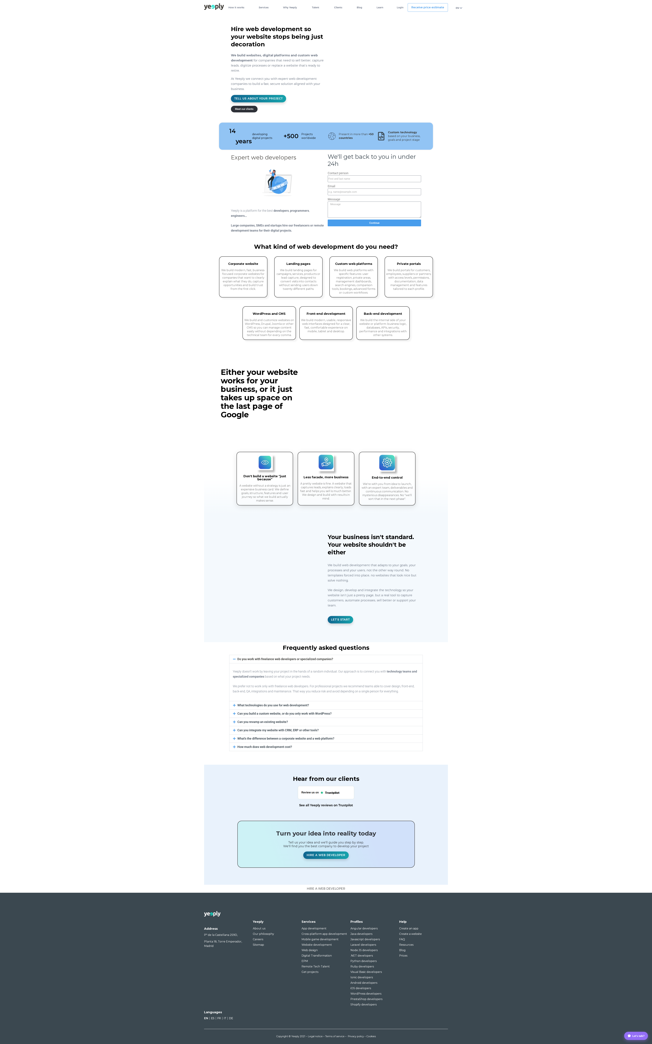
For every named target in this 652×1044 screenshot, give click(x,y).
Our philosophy (263, 934)
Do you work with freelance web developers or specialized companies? (285, 659)
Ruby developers (362, 966)
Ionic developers (361, 977)
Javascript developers (365, 939)
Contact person (338, 173)
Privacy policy (356, 1036)
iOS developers (360, 988)
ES (212, 1018)
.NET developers (361, 955)
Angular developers (364, 928)
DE (231, 1018)
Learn (380, 7)
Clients (338, 7)
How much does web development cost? (264, 747)
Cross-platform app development (324, 934)
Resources (406, 944)
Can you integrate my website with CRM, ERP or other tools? (278, 730)
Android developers (363, 982)
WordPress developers (365, 993)
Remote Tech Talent (316, 966)
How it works (236, 7)
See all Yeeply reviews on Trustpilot (326, 805)
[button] (326, 659)
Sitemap (258, 944)
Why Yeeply (290, 7)
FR (219, 1018)
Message (334, 199)
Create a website (410, 934)
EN (457, 8)
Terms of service (335, 1036)
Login (400, 7)
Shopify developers (363, 1004)
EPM (305, 961)
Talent (315, 7)
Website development (317, 944)
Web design (310, 950)
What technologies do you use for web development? (273, 705)
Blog (359, 7)
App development (314, 928)
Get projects (310, 972)
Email (331, 186)
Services (264, 7)
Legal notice (315, 1036)
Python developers (363, 961)
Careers (258, 939)
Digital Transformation (317, 955)
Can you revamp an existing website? (262, 722)
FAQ (402, 939)
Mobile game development (320, 939)
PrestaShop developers (366, 999)
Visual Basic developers (366, 972)
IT (225, 1018)
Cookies (371, 1036)
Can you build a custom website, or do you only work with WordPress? (284, 713)
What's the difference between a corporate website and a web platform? (285, 738)
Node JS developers (364, 950)
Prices (403, 955)
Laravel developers (363, 944)
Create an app (408, 928)
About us (259, 928)
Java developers (361, 934)
